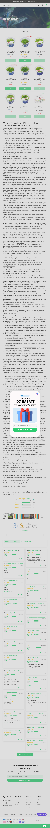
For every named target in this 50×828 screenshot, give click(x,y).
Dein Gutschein (25, 395)
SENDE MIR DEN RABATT (25, 430)
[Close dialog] (38, 393)
